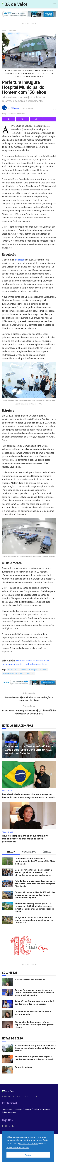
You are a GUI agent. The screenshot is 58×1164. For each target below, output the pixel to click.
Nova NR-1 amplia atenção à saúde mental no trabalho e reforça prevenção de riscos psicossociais (25, 838)
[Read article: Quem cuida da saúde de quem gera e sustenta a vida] (7, 1014)
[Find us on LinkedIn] (13, 1126)
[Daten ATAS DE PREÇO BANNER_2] (29, 682)
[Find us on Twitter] (6, 1126)
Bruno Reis (13, 670)
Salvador (29, 674)
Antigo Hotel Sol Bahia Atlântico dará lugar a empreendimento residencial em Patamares (34, 920)
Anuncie (18, 1109)
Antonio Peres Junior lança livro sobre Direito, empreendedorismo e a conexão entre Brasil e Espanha (34, 992)
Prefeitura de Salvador (13, 674)
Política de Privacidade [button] (17, 1147)
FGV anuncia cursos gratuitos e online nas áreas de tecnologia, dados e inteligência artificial (35, 1048)
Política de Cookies (9, 1112)
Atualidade (12, 30)
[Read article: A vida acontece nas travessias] (7, 982)
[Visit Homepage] (15, 4)
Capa (4, 30)
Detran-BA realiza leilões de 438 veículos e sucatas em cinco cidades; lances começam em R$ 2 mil (35, 895)
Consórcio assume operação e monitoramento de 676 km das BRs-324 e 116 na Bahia (35, 861)
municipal (19, 259)
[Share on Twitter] (22, 119)
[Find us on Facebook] (2, 1126)
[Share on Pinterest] (36, 119)
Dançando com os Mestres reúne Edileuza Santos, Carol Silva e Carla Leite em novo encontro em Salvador (29, 749)
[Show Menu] (54, 4)
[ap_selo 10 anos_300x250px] (29, 945)
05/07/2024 (28, 108)
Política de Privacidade (42, 1109)
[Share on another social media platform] (49, 119)
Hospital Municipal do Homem (34, 670)
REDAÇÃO (15, 108)
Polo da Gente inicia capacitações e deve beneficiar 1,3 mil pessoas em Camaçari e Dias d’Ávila (35, 883)
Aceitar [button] (28, 1155)
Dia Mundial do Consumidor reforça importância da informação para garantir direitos (34, 1024)
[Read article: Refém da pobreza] (7, 1069)
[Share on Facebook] (8, 119)
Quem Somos (7, 1109)
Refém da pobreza (24, 1067)
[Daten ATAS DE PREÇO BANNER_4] (29, 14)
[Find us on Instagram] (9, 1126)
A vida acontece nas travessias (30, 980)
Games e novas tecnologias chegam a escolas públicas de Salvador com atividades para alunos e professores (33, 872)
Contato (28, 1109)
